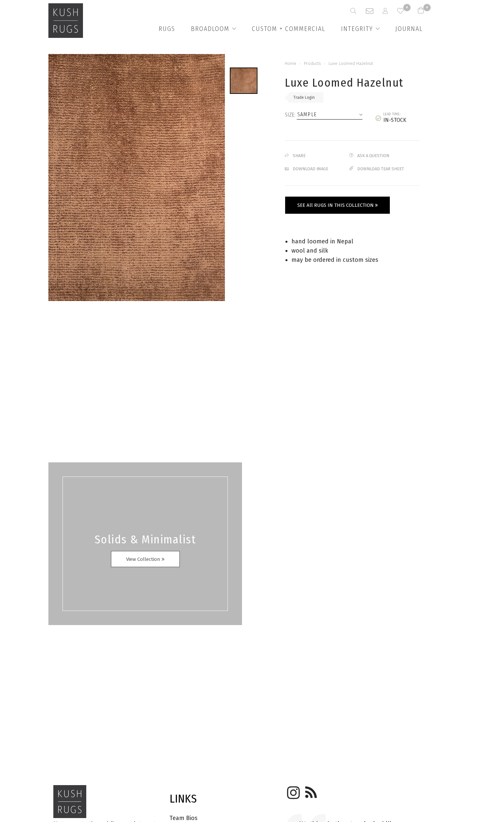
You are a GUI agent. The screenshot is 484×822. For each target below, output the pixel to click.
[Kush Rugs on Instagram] (292, 790)
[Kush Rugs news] (310, 790)
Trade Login (304, 97)
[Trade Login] (390, 11)
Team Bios (184, 818)
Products (312, 63)
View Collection (144, 559)
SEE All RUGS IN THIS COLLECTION (336, 205)
